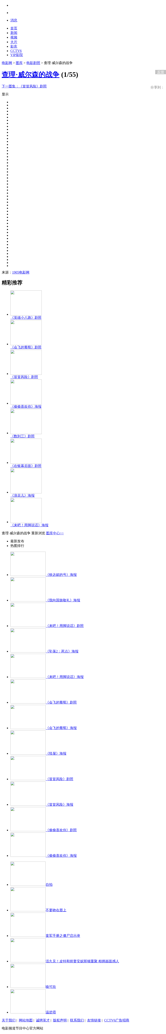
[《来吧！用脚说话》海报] (26, 522)
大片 (13, 42)
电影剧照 (33, 63)
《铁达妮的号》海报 (61, 575)
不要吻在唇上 (56, 910)
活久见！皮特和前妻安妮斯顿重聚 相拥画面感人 (82, 961)
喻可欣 (51, 987)
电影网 (7, 63)
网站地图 (26, 1020)
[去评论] (159, 62)
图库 (19, 63)
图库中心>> (55, 533)
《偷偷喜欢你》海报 (26, 406)
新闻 (13, 33)
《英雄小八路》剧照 (26, 317)
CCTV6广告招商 (116, 1020)
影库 (13, 46)
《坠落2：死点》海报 (62, 651)
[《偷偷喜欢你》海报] (26, 403)
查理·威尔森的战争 (30, 74)
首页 (13, 28)
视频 (13, 37)
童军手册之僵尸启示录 (63, 935)
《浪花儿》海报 (22, 495)
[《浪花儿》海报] (26, 492)
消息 (13, 20)
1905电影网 (20, 272)
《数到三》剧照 (22, 436)
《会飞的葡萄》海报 (61, 728)
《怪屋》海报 (56, 753)
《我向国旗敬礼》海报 (63, 600)
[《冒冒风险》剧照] (26, 373)
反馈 (160, 72)
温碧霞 (51, 1012)
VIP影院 (16, 55)
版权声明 (60, 1020)
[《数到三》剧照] (26, 433)
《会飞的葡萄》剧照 (26, 347)
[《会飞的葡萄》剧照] (26, 344)
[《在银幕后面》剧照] (26, 462)
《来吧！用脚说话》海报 (29, 525)
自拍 (49, 884)
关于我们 (9, 1020)
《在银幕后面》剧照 (26, 466)
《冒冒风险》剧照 (24, 86)
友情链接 (94, 1020)
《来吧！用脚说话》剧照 (65, 626)
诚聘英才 (43, 1020)
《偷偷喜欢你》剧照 (61, 830)
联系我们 (77, 1020)
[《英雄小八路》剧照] (26, 314)
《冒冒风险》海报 (59, 804)
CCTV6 (16, 51)
